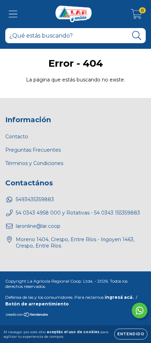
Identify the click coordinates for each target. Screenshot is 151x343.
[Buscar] (137, 35)
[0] (136, 16)
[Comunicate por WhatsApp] (139, 310)
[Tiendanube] (27, 315)
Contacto (16, 136)
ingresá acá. (119, 297)
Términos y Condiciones (34, 163)
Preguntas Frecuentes (33, 150)
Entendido (130, 334)
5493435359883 (35, 199)
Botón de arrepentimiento (37, 303)
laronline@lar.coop (38, 226)
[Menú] (13, 14)
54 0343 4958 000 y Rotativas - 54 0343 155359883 (78, 213)
